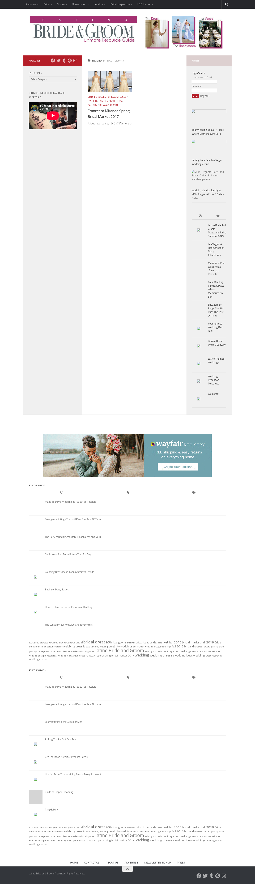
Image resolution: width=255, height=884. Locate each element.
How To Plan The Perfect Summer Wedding (68, 607)
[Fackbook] (53, 60)
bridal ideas (142, 642)
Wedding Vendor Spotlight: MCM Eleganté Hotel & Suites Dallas (208, 194)
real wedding (59, 655)
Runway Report (108, 105)
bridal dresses (96, 642)
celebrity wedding (99, 646)
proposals (48, 655)
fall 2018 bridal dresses (187, 646)
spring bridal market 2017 (118, 655)
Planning (31, 4)
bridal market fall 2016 (165, 642)
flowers (206, 646)
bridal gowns (118, 642)
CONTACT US (92, 862)
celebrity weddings (121, 646)
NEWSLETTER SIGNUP (157, 862)
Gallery (92, 105)
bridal (79, 642)
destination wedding (143, 646)
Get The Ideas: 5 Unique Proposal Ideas (66, 757)
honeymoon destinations (63, 651)
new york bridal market (203, 651)
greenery (214, 647)
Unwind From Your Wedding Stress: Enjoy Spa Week (73, 774)
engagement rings (162, 646)
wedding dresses (162, 655)
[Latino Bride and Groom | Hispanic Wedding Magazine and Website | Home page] (127, 32)
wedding (142, 655)
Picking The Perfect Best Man (61, 739)
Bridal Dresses (97, 96)
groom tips (33, 651)
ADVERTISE (131, 862)
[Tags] (193, 492)
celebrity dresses (55, 646)
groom (222, 646)
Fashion (92, 101)
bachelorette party (44, 642)
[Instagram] (75, 60)
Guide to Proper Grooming (59, 792)
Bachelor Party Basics (57, 589)
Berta (72, 642)
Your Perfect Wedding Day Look (215, 327)
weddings (199, 655)
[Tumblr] (64, 60)
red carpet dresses (75, 655)
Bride (46, 4)
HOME (74, 862)
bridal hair (131, 643)
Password (197, 86)
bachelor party (61, 642)
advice (32, 642)
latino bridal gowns (84, 651)
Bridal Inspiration (120, 4)
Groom (61, 4)
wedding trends (214, 655)
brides (32, 646)
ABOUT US (112, 862)
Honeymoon (79, 4)
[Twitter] (58, 60)
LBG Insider (144, 4)
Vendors (98, 4)
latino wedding (165, 651)
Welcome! (213, 393)
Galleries (116, 101)
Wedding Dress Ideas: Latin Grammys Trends (69, 572)
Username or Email (202, 77)
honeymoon (44, 651)
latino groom (150, 651)
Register (204, 96)
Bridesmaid (40, 646)
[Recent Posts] (200, 216)
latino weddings (181, 651)
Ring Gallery (51, 809)
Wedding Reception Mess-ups (213, 380)
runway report (94, 655)
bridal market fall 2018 (198, 642)
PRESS (181, 862)
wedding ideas (184, 655)
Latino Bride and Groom (119, 650)
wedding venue (37, 659)
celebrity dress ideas (77, 646)
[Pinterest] (69, 60)
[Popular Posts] (217, 216)
